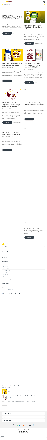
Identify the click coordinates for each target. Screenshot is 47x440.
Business (28, 225)
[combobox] (22, 4)
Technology (7, 279)
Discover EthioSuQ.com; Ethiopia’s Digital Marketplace (34, 104)
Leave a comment (17, 33)
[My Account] (41, 1)
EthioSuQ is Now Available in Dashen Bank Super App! (12, 64)
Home (3, 8)
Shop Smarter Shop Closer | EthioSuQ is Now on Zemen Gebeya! (33, 27)
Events (5, 67)
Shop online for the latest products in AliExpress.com (11, 133)
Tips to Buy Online (30, 223)
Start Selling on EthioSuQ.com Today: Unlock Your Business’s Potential (12, 17)
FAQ (31, 225)
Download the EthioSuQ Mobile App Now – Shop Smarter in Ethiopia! (32, 65)
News (8, 67)
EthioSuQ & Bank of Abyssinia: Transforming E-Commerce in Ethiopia (11, 104)
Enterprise (7, 270)
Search (42, 4)
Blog (3, 21)
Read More (7, 33)
